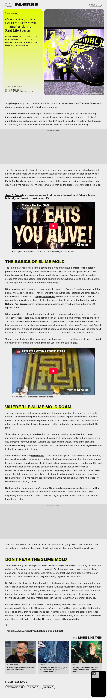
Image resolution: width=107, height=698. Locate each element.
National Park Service (16, 304)
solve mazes (37, 455)
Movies (47, 687)
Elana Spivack (16, 87)
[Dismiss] (103, 673)
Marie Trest (79, 267)
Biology (32, 687)
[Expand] (94, 673)
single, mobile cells (45, 296)
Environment (13, 687)
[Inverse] (26, 4)
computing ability (62, 470)
